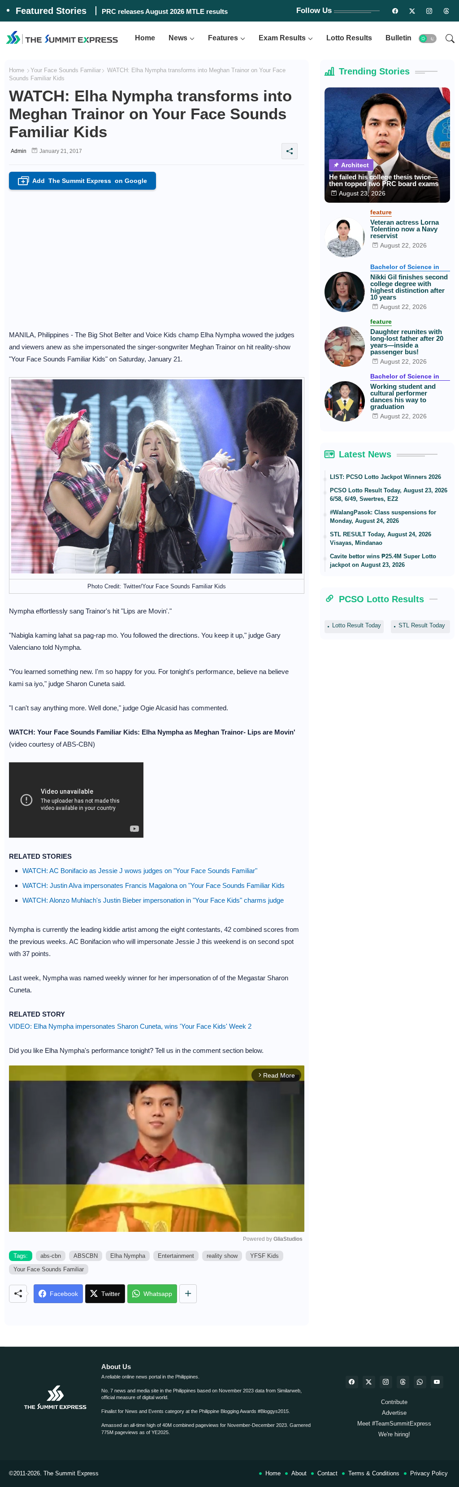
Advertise (394, 1412)
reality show (222, 1255)
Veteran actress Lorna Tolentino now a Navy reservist (404, 229)
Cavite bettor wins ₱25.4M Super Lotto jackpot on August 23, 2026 (383, 561)
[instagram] (429, 10)
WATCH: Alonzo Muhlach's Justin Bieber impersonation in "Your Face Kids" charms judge (153, 900)
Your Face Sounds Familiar (65, 70)
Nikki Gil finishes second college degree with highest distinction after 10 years (409, 287)
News (178, 38)
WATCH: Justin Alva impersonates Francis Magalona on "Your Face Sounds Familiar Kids (153, 885)
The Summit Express (71, 1473)
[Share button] (188, 1293)
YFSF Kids (264, 1255)
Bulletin (398, 38)
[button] (428, 38)
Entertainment (176, 1255)
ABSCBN (86, 1255)
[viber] (420, 1382)
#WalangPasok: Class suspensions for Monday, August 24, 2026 (383, 517)
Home (145, 38)
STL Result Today (421, 625)
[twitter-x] (369, 1382)
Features (223, 38)
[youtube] (437, 1382)
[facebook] (352, 1382)
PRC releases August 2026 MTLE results (165, 11)
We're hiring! (394, 1434)
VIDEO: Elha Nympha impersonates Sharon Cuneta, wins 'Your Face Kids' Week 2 (130, 1026)
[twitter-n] (412, 10)
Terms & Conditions (373, 1473)
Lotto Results (349, 38)
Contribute (394, 1402)
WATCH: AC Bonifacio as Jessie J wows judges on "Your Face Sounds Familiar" (139, 870)
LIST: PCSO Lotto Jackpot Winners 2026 (385, 477)
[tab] (145, 38)
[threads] (446, 10)
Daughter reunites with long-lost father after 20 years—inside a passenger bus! (406, 341)
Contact (327, 1473)
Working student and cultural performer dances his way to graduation (403, 396)
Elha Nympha (127, 1255)
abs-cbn (50, 1255)
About (299, 1473)
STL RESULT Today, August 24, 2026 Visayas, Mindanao (380, 539)
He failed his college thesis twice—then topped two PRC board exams (383, 180)
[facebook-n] (395, 10)
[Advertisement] (156, 257)
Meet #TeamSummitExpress (394, 1423)
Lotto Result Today (356, 625)
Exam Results (282, 38)
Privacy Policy (429, 1473)
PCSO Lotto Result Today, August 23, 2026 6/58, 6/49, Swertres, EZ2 (388, 495)
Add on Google (84, 181)
